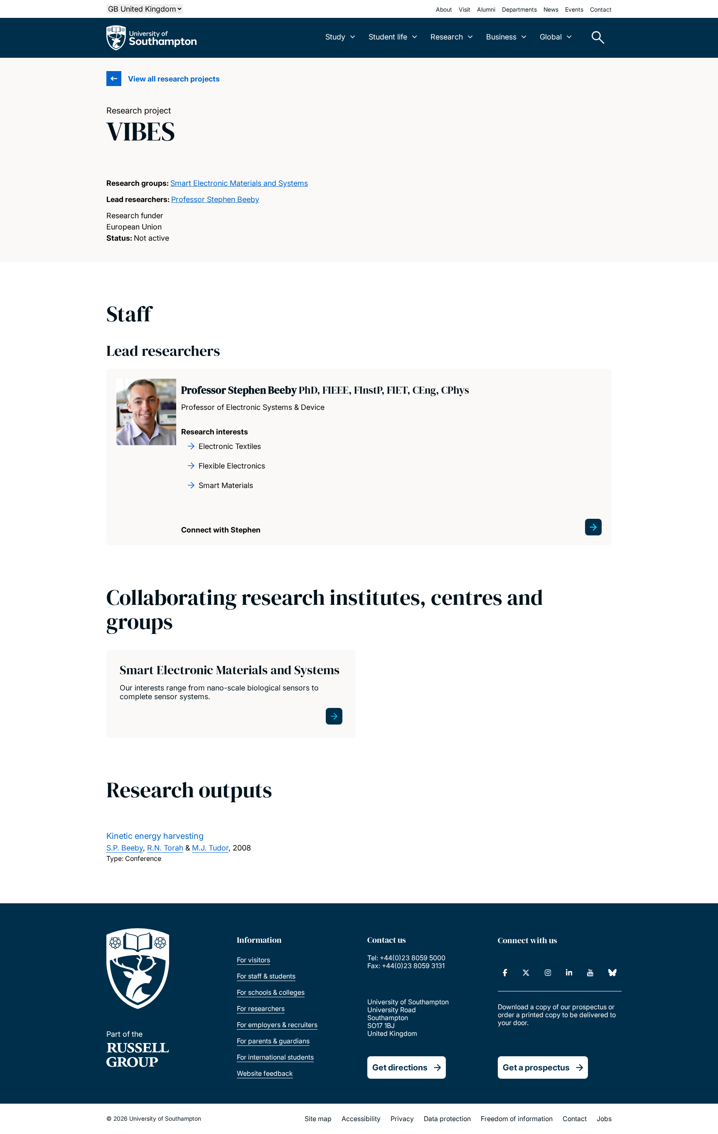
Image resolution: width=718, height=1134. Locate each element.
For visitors (253, 960)
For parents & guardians (273, 1041)
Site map (318, 1118)
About (444, 9)
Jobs (604, 1118)
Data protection (447, 1118)
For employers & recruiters (277, 1025)
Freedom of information (517, 1118)
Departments (519, 9)
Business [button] (501, 36)
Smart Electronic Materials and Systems (239, 183)
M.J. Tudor (210, 847)
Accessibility (361, 1118)
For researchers (261, 1008)
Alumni (486, 9)
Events (574, 9)
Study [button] (335, 36)
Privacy (402, 1118)
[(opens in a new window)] (505, 972)
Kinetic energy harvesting (155, 836)
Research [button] (446, 36)
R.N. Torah (165, 847)
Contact (601, 9)
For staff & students (266, 976)
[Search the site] (595, 38)
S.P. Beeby (124, 847)
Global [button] (551, 36)
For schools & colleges (271, 992)
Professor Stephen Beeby (215, 199)
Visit (464, 9)
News (550, 9)
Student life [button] (388, 36)
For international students (275, 1057)
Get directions (400, 1067)
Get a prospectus (536, 1067)
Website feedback (265, 1073)
